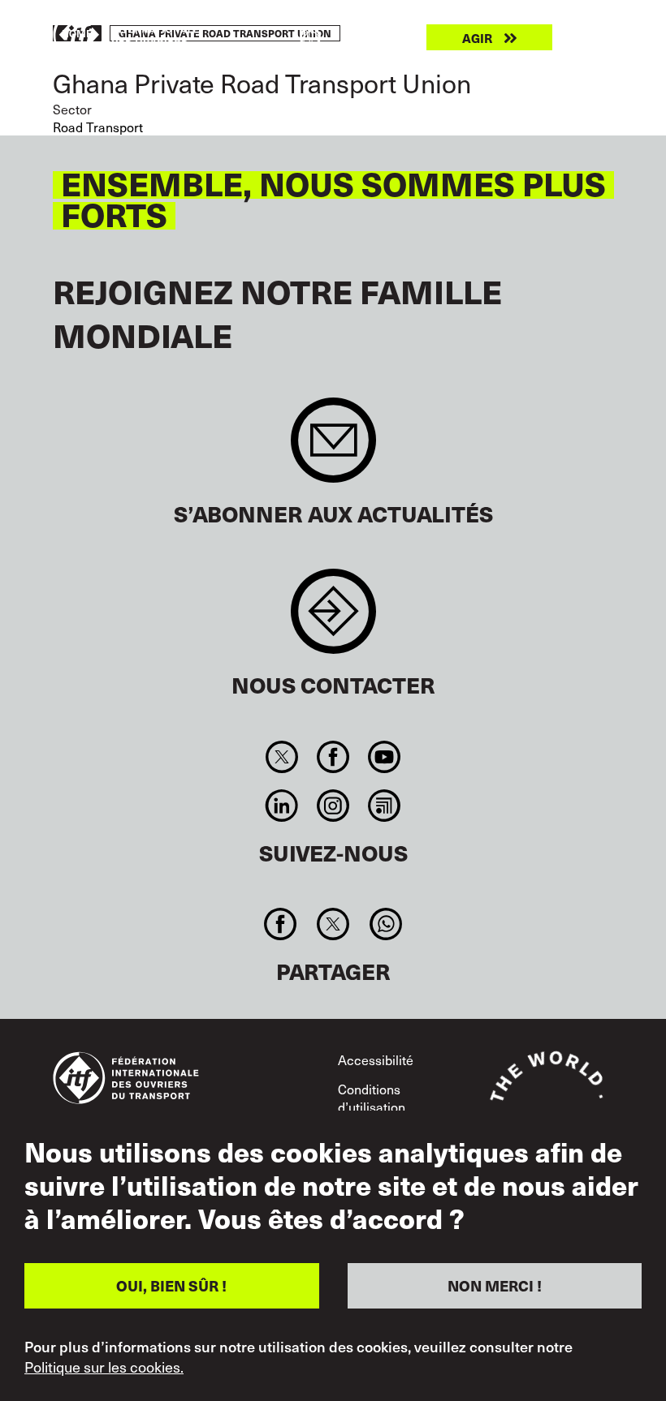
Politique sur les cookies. (104, 1367)
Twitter (281, 757)
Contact (333, 619)
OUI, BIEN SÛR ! (171, 1285)
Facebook (332, 757)
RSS (384, 805)
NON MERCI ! (495, 1285)
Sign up (333, 448)
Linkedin (281, 805)
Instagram (332, 805)
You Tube (384, 757)
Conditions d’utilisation (371, 1097)
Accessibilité (375, 1059)
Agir (477, 37)
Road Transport (98, 126)
